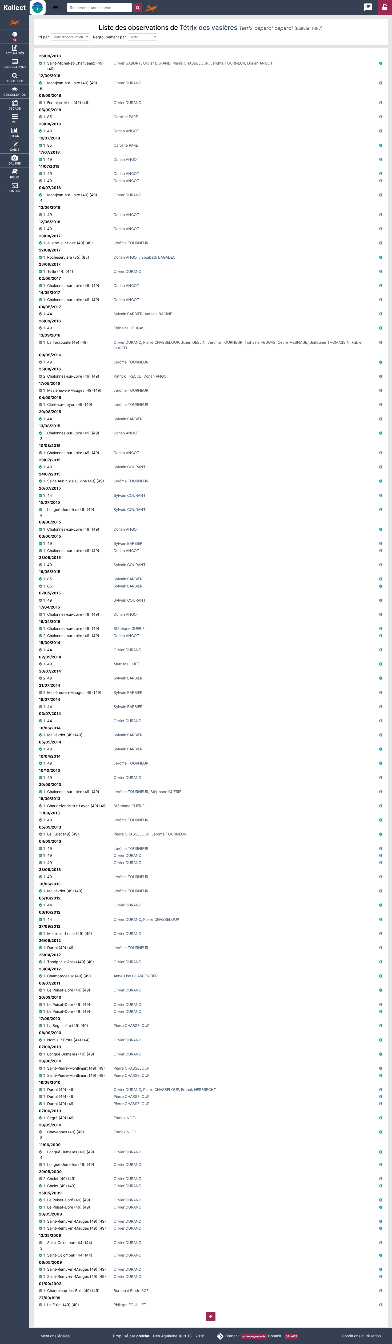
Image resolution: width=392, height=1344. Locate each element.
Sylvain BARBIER (128, 313)
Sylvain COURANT (130, 467)
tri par (43, 37)
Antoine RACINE (158, 313)
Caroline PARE (126, 116)
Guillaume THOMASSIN (329, 342)
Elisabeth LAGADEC (158, 257)
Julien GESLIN (193, 342)
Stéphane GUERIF (129, 628)
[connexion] (385, 8)
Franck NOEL (125, 1117)
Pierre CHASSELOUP (190, 63)
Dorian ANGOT (260, 63)
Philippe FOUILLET (130, 1304)
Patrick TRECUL (127, 376)
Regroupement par (109, 37)
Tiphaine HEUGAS (129, 328)
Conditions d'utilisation (361, 1336)
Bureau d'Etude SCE (131, 1290)
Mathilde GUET (126, 664)
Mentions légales (55, 1336)
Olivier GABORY (127, 63)
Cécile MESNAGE (292, 342)
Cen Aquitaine (165, 1336)
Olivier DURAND (156, 63)
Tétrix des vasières (251, 27)
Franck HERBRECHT (198, 1089)
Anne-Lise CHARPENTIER (136, 976)
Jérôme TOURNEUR (227, 63)
